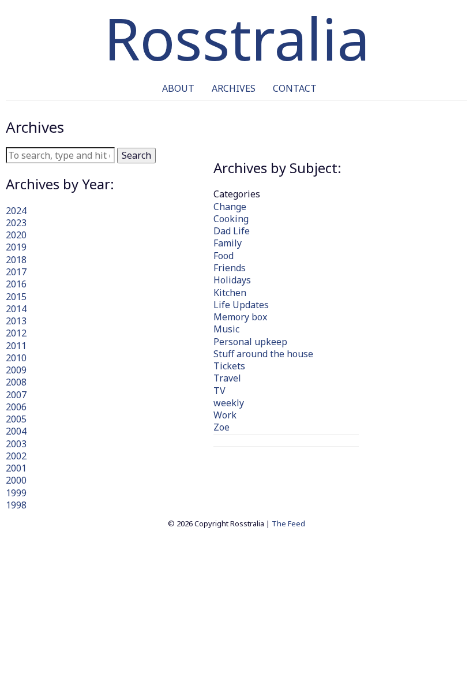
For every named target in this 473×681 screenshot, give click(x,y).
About (178, 88)
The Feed (288, 523)
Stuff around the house (263, 353)
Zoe (221, 427)
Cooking (231, 218)
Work (224, 415)
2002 (16, 456)
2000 (16, 480)
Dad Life (231, 230)
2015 (16, 296)
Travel (227, 378)
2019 (16, 247)
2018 (16, 259)
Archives (234, 88)
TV (219, 390)
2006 (16, 407)
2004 (16, 431)
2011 (16, 345)
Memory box (240, 316)
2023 (16, 222)
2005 (16, 419)
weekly (228, 402)
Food (223, 255)
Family (227, 243)
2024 (16, 210)
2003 (16, 443)
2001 (16, 468)
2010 (16, 357)
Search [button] (136, 155)
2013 (16, 321)
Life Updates (241, 304)
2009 (16, 370)
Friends (229, 267)
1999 (16, 493)
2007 (16, 394)
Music (226, 329)
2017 (16, 271)
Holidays (232, 280)
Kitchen (229, 292)
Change (229, 206)
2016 (16, 284)
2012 (16, 333)
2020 (16, 235)
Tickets (229, 366)
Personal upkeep (250, 341)
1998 (16, 505)
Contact (295, 88)
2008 (16, 382)
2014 (16, 308)
